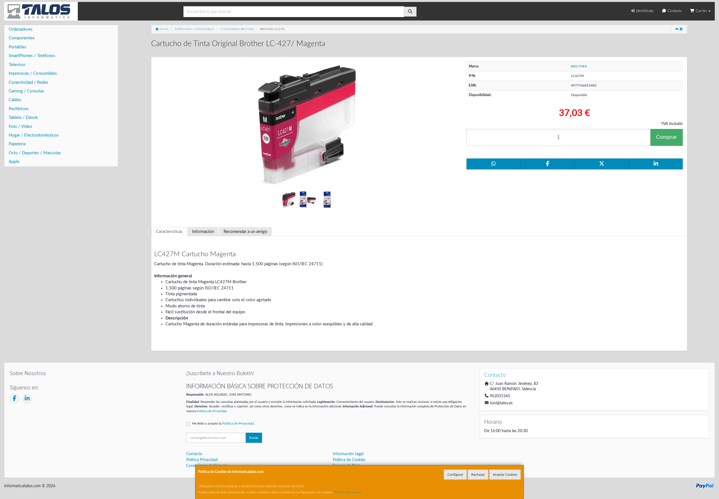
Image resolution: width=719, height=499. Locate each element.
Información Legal (348, 454)
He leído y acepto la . (223, 423)
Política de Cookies (348, 492)
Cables (15, 100)
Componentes (22, 38)
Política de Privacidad (211, 411)
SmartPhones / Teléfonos (32, 56)
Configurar (455, 474)
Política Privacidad (202, 460)
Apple (14, 162)
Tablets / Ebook (23, 117)
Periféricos (19, 109)
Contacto (674, 11)
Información (203, 232)
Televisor (17, 65)
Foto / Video (20, 126)
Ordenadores (21, 29)
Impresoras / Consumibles (33, 73)
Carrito (701, 11)
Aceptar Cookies (505, 474)
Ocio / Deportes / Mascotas (35, 153)
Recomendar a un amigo (245, 232)
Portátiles (17, 47)
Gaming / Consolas (26, 91)
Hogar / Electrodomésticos (34, 135)
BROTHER (579, 66)
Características (169, 232)
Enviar (253, 437)
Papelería (17, 144)
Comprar (666, 137)
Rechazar (478, 474)
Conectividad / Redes (28, 82)
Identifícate (644, 11)
